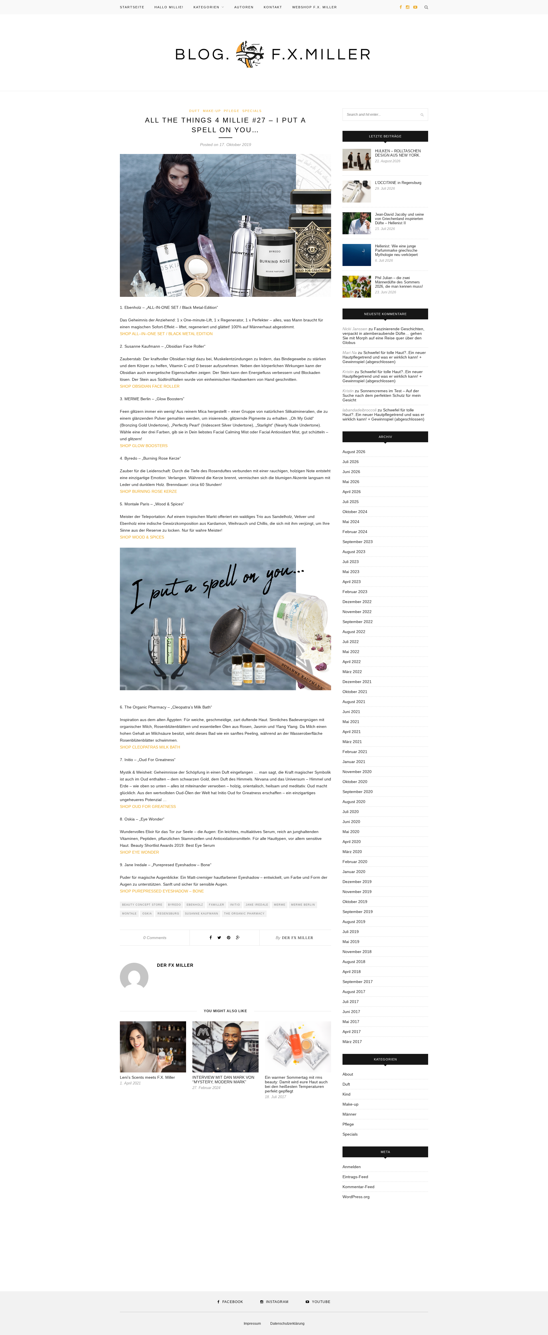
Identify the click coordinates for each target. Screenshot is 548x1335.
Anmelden (351, 1166)
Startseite (132, 7)
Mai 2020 (350, 831)
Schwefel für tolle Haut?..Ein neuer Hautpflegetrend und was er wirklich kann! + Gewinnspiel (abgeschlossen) (384, 357)
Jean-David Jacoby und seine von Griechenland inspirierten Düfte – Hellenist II (399, 218)
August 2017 (353, 991)
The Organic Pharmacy (244, 913)
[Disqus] (225, 1187)
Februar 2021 (354, 751)
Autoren (244, 7)
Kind (346, 1094)
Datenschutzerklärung (287, 1324)
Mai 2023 (350, 571)
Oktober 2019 (354, 901)
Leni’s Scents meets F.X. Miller (147, 1077)
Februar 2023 (354, 591)
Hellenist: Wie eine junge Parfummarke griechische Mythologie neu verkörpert (396, 250)
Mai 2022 (350, 651)
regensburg (168, 913)
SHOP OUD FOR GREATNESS (148, 806)
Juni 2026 (351, 471)
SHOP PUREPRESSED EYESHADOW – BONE (162, 891)
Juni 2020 (351, 821)
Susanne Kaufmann (201, 913)
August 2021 (353, 701)
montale (129, 913)
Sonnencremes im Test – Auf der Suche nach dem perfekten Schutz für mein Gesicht (381, 395)
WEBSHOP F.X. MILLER (314, 7)
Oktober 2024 (354, 511)
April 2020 (351, 841)
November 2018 (357, 951)
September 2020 (357, 791)
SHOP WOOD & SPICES (142, 537)
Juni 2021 (351, 711)
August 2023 (353, 551)
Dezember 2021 (357, 681)
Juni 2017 (351, 1011)
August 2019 (353, 921)
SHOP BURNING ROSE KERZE (148, 491)
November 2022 (357, 611)
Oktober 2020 (354, 781)
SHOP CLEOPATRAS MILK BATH (150, 747)
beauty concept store (142, 904)
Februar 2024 (354, 531)
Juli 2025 (350, 501)
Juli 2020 (350, 811)
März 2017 (352, 1041)
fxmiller (216, 904)
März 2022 (352, 671)
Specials (252, 111)
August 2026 (353, 451)
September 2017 (357, 981)
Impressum (252, 1324)
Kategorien (206, 7)
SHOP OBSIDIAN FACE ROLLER (150, 386)
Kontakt (273, 7)
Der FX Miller (297, 938)
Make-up (212, 111)
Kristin (348, 371)
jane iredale (257, 904)
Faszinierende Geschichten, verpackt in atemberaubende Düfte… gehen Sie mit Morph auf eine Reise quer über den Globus (383, 336)
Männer (349, 1114)
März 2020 (352, 851)
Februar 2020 (354, 861)
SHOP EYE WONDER (139, 852)
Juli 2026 (350, 461)
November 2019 (357, 891)
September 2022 (357, 621)
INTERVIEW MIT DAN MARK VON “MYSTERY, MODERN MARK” (223, 1079)
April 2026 (351, 491)
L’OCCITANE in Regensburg (398, 183)
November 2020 (357, 771)
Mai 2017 (350, 1021)
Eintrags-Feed (355, 1176)
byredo (174, 904)
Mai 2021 (350, 721)
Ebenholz (195, 904)
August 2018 (353, 961)
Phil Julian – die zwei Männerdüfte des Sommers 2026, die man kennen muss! (399, 282)
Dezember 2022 (357, 601)
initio (235, 904)
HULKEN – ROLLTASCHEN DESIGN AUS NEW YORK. (398, 153)
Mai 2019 (350, 941)
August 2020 (353, 801)
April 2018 (351, 971)
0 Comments (154, 937)
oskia (147, 913)
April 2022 (351, 661)
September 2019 (357, 911)
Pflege (231, 111)
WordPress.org (356, 1196)
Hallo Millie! (169, 7)
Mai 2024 (350, 521)
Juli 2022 (350, 641)
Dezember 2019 (357, 881)
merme (279, 904)
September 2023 (357, 541)
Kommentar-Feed (358, 1186)
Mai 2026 (350, 481)
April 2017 (351, 1031)
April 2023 (351, 581)
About (347, 1074)
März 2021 (352, 741)
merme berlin (303, 904)
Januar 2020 (353, 871)
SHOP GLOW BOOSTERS (144, 445)
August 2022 (353, 631)
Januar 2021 (353, 761)
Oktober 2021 (354, 691)
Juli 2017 (350, 1001)
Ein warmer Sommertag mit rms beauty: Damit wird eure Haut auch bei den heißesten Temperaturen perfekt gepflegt (296, 1084)
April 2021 (351, 731)
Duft (194, 111)
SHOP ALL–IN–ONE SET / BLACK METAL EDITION (166, 333)
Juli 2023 (350, 561)
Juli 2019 (350, 931)
